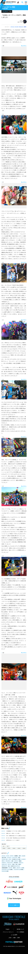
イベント (12, 26)
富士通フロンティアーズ (15, 866)
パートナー (9, 857)
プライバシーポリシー (8, 932)
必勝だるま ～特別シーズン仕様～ (13, 833)
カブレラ (16, 860)
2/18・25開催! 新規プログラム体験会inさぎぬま (16, 835)
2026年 (4, 848)
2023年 (19, 848)
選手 (25, 26)
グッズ (16, 26)
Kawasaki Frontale (11, 3)
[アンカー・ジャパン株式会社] (18, 880)
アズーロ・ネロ (4, 859)
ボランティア (4, 866)
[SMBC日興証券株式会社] (11, 886)
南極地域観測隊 (4, 867)
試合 (16, 864)
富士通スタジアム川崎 (16, 859)
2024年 (14, 848)
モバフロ (10, 867)
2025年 (9, 848)
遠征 (12, 860)
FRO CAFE (16, 862)
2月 (7, 846)
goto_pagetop (24, 923)
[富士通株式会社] (9, 880)
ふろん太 (23, 855)
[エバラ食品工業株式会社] (21, 892)
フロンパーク (4, 864)
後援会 (20, 860)
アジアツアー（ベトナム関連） (7, 869)
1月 (3, 846)
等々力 (3, 860)
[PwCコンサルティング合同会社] (21, 886)
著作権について (20, 929)
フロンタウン (8, 860)
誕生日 (14, 867)
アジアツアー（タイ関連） (19, 869)
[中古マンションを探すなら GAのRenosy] (7, 892)
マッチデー (23, 859)
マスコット (21, 26)
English (7, 929)
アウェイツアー (10, 862)
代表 (9, 866)
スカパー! (18, 867)
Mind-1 (20, 864)
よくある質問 (14, 934)
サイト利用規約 (20, 932)
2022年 (24, 848)
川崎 (19, 855)
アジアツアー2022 (5, 871)
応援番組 (16, 855)
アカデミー (4, 862)
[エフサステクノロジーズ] (14, 897)
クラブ (10, 859)
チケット (9, 864)
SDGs (13, 864)
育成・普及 (4, 857)
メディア (11, 855)
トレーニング (14, 857)
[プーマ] (14, 892)
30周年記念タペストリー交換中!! (13, 840)
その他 (22, 867)
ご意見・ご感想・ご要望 (14, 937)
